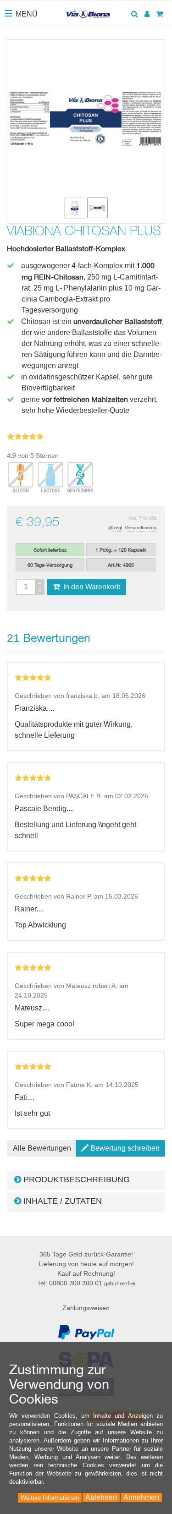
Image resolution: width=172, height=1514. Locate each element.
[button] (86, 1180)
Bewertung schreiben (124, 1148)
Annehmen (141, 1497)
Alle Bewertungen (42, 1148)
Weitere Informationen (50, 1497)
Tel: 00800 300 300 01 (86, 1283)
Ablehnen (101, 1497)
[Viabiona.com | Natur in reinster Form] (88, 10)
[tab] (86, 1180)
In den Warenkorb (90, 587)
